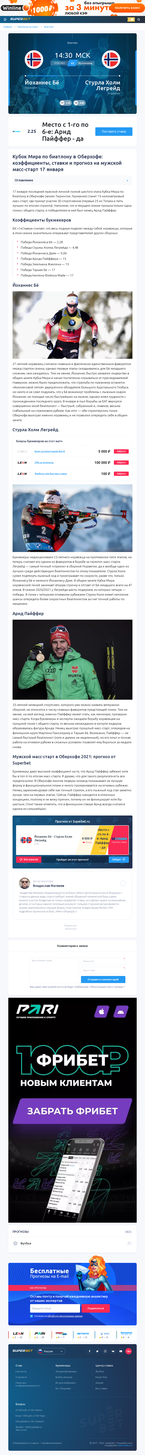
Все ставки (101, 1388)
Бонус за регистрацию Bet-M (50, 451)
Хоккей (99, 1383)
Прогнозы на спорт (28, 27)
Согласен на (40, 1316)
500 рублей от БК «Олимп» (30, 1421)
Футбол (99, 1371)
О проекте (21, 1377)
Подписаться (96, 1308)
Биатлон (48, 27)
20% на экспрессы (44, 462)
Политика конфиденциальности (27, 1384)
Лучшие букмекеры (66, 1371)
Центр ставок (104, 1365)
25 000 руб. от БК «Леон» (29, 1410)
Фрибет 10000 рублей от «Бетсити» (29, 1428)
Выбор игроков (64, 1377)
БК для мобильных (66, 1383)
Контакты (21, 1371)
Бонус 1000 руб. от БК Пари (30, 1415)
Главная (8, 27)
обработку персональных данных (65, 1316)
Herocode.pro (125, 1445)
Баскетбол (101, 1377)
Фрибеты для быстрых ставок (51, 473)
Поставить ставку (114, 131)
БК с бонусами (63, 1388)
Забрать (121, 451)
